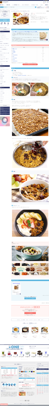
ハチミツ (14, 50)
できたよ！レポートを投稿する (30, 298)
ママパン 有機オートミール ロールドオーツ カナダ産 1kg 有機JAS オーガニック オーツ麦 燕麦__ (25, 31)
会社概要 (21, 403)
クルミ (13, 56)
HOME (15, 403)
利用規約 (29, 403)
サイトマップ (17, 403)
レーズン (14, 59)
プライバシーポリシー (25, 403)
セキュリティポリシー (33, 403)
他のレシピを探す (4, 404)
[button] (20, 25)
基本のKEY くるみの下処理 (22, 75)
